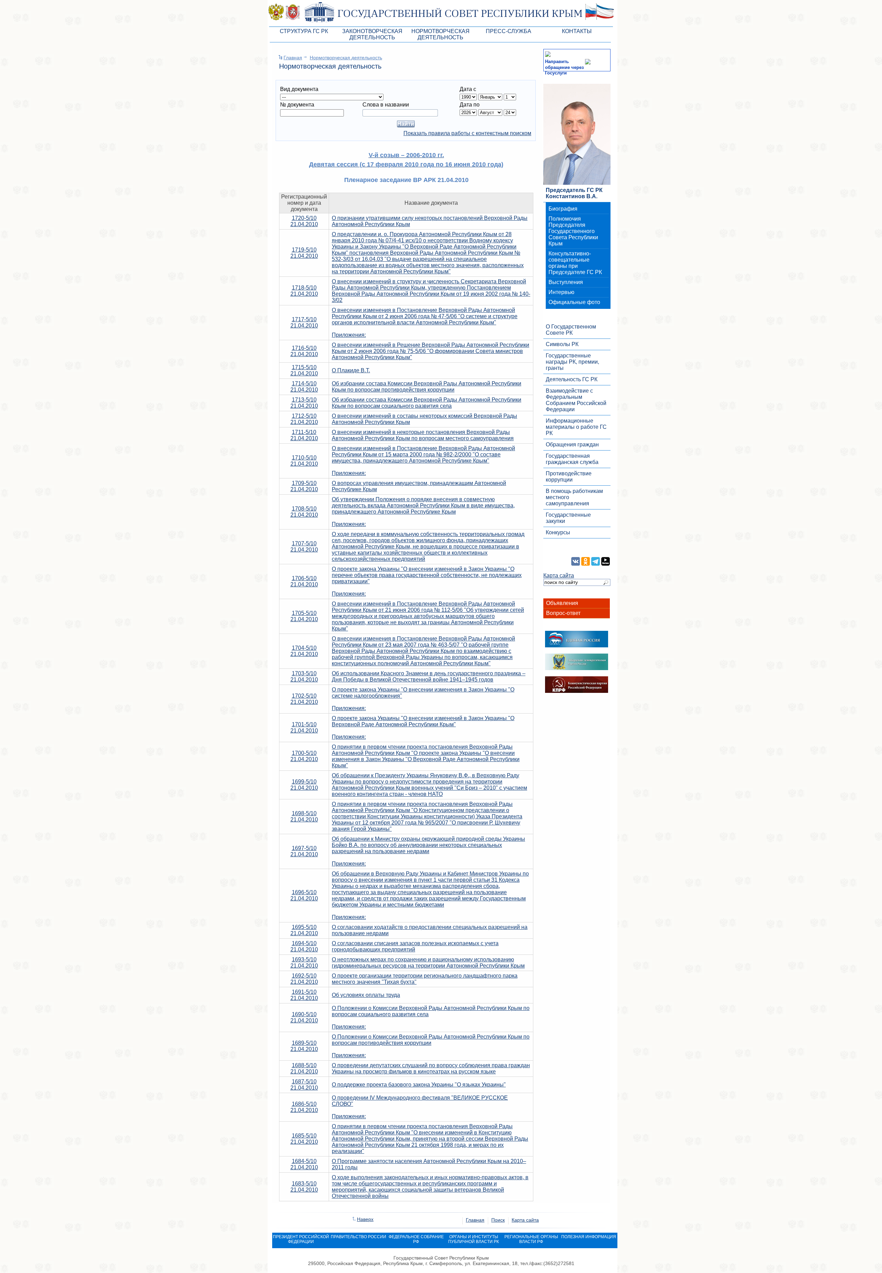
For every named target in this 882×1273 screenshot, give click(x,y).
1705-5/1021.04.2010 (304, 616)
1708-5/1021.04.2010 (304, 512)
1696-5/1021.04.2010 (304, 895)
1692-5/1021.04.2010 (304, 979)
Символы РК (562, 344)
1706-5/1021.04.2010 (304, 581)
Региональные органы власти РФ (531, 1239)
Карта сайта (558, 575)
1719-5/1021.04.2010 (304, 253)
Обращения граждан (572, 444)
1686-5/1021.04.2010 (304, 1107)
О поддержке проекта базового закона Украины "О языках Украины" (419, 1085)
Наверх (365, 1219)
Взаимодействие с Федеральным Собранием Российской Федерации (576, 400)
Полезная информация (588, 1236)
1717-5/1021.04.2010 (304, 322)
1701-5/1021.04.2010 (304, 727)
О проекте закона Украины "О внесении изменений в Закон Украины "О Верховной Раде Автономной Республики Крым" (423, 721)
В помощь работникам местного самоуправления (574, 497)
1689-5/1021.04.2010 (304, 1046)
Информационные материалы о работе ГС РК (576, 427)
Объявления (562, 603)
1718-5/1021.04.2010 (304, 291)
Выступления (565, 282)
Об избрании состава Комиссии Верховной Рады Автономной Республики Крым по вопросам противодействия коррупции (426, 387)
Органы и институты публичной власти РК (473, 1239)
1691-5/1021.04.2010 (304, 995)
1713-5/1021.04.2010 (304, 403)
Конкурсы (558, 532)
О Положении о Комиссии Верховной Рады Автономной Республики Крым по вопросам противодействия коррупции (431, 1040)
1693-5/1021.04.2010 (304, 963)
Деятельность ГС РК (571, 379)
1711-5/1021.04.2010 (304, 435)
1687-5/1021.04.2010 (304, 1085)
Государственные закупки (568, 518)
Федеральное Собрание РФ (416, 1239)
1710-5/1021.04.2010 (304, 461)
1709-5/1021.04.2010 (304, 486)
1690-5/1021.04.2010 (304, 1017)
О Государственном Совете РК (571, 330)
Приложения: (349, 335)
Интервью (561, 292)
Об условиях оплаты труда (366, 995)
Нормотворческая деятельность (346, 57)
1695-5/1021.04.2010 (304, 930)
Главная (293, 57)
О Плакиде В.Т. (351, 370)
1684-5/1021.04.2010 (304, 1164)
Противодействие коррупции (569, 477)
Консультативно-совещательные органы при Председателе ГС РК (575, 263)
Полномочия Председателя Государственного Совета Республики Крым (573, 231)
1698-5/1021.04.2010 (304, 816)
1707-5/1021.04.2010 (304, 546)
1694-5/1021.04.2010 (304, 946)
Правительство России (358, 1236)
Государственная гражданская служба (572, 459)
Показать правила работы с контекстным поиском (467, 133)
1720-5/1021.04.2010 (304, 221)
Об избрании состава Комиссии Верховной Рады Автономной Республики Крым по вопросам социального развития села (426, 403)
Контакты (577, 31)
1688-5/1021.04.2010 (304, 1068)
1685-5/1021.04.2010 (304, 1139)
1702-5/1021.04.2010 (304, 699)
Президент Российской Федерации (301, 1239)
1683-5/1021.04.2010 (304, 1187)
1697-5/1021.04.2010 (304, 851)
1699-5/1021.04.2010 (304, 785)
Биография (562, 209)
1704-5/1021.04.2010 (304, 651)
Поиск (498, 1220)
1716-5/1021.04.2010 (304, 351)
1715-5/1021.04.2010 (304, 370)
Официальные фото (574, 302)
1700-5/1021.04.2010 (304, 756)
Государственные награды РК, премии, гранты (572, 362)
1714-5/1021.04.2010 (304, 387)
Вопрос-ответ (563, 613)
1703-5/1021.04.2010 (304, 676)
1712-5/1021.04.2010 (304, 419)
